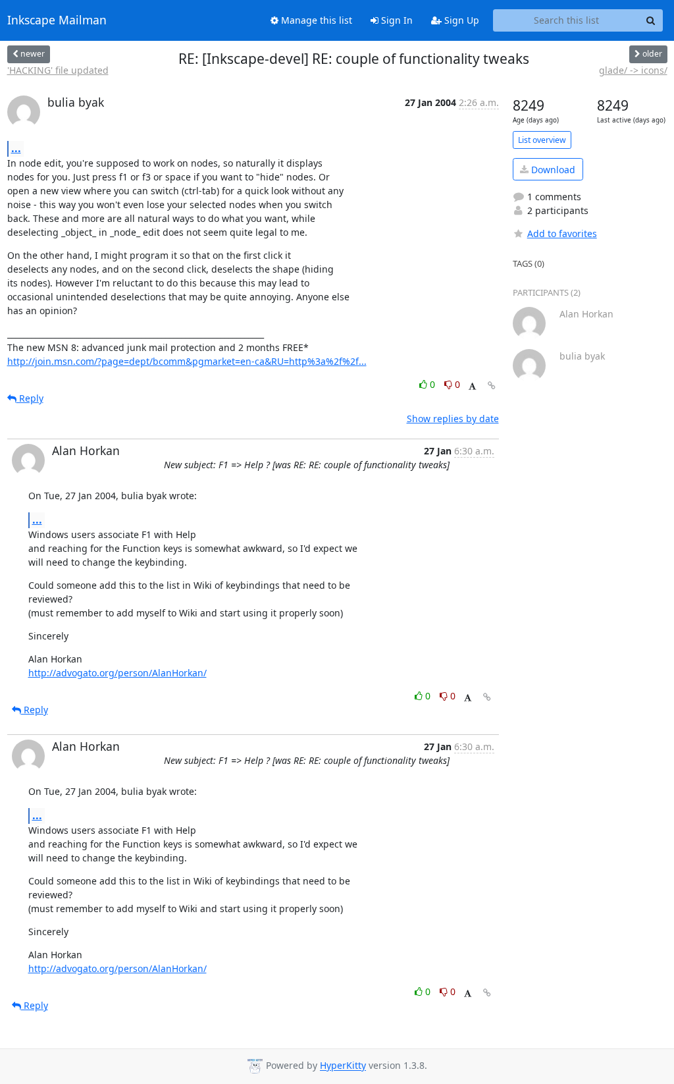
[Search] (651, 20)
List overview (542, 140)
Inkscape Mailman (57, 20)
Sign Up (460, 20)
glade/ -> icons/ (633, 70)
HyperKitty (343, 1066)
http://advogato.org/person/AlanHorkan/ (117, 672)
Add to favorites (562, 233)
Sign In (395, 20)
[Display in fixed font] (472, 386)
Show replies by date (453, 418)
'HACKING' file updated (58, 70)
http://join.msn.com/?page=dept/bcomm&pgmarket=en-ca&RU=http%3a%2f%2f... (187, 361)
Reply (29, 398)
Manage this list (315, 20)
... (16, 148)
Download (552, 169)
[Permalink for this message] (491, 385)
